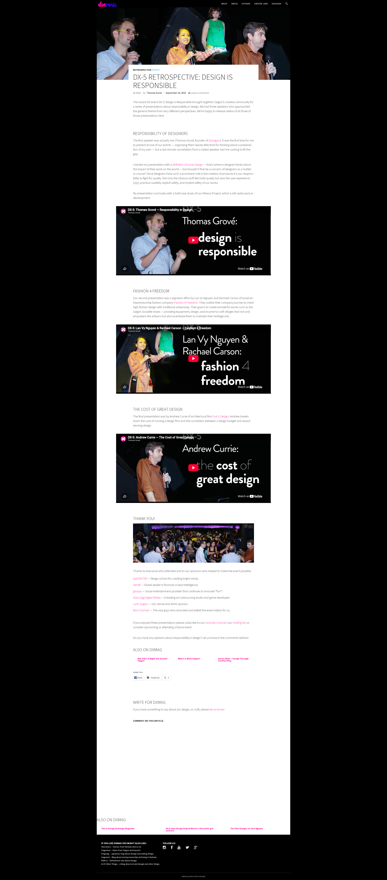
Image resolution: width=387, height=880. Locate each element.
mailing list (239, 622)
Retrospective (142, 69)
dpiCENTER (140, 578)
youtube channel (215, 622)
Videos (234, 3)
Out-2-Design (221, 416)
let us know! (217, 709)
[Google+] (195, 848)
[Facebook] (171, 848)
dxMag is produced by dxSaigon (193, 876)
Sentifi (136, 585)
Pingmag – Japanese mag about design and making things (127, 853)
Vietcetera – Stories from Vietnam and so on (121, 846)
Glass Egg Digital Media (147, 597)
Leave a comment (200, 92)
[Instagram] (164, 848)
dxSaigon (276, 3)
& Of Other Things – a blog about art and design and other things (130, 864)
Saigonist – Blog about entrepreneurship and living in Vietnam (129, 857)
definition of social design (187, 164)
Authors (246, 3)
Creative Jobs (261, 3)
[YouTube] (179, 848)
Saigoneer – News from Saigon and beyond (120, 850)
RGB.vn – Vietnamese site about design (119, 860)
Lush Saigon (140, 604)
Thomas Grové (154, 92)
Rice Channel (141, 610)
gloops (137, 591)
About (224, 3)
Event (156, 69)
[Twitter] (187, 848)
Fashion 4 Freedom (186, 302)
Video (138, 92)
